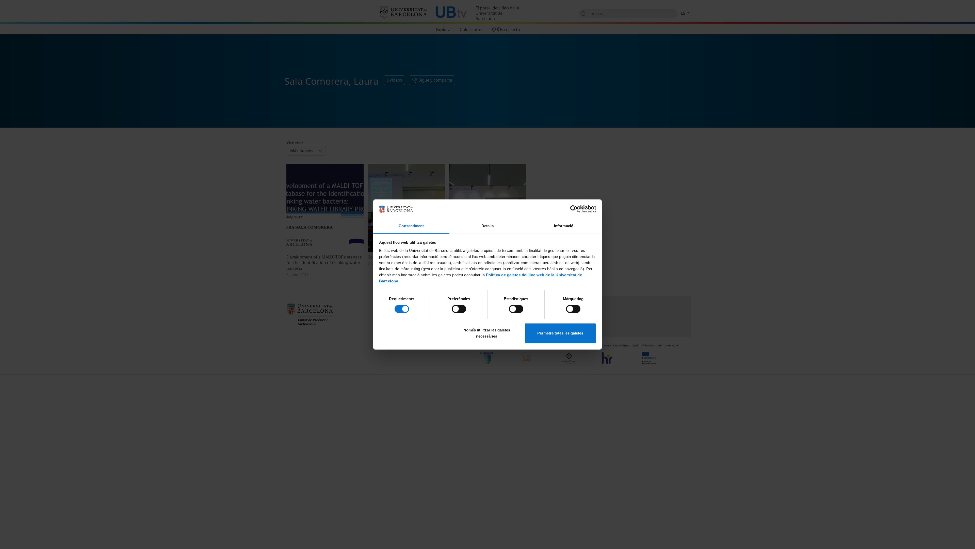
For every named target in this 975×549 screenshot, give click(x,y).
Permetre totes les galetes (560, 333)
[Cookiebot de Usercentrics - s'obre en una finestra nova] (574, 209)
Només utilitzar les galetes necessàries (486, 333)
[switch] (459, 309)
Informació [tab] (563, 226)
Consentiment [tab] (411, 226)
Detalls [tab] (487, 226)
